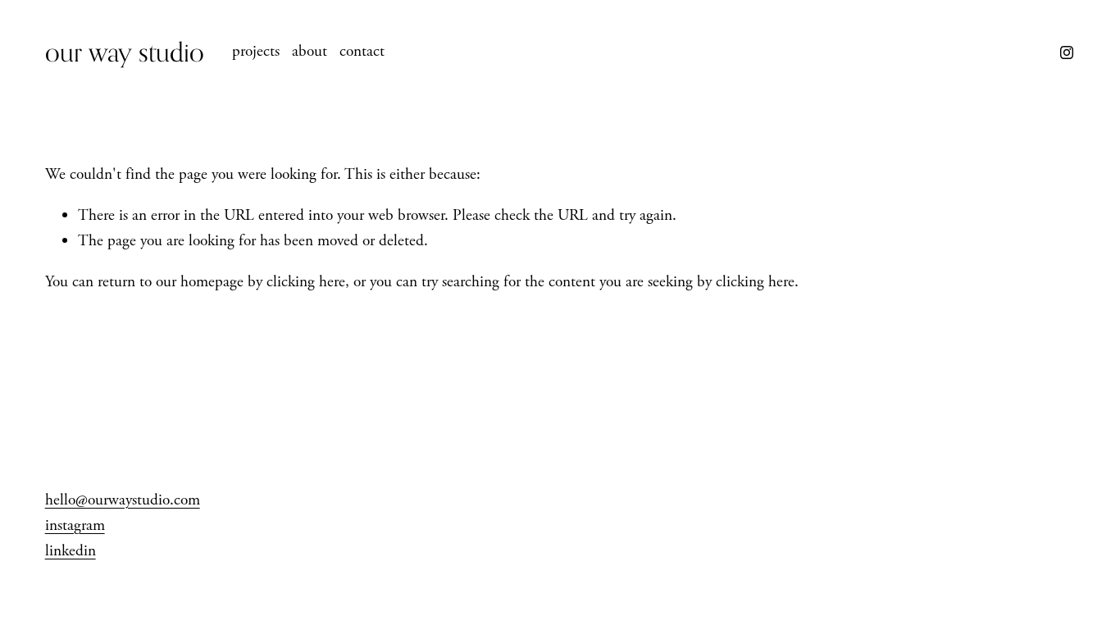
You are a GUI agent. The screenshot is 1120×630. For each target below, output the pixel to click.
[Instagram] (1067, 52)
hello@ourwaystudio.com (122, 500)
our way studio (124, 51)
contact (362, 51)
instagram (75, 525)
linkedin (70, 551)
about (309, 51)
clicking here (305, 282)
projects (256, 51)
